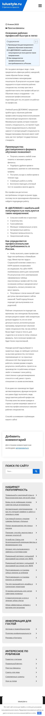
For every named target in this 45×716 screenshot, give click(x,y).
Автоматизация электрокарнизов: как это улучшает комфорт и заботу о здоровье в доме (20, 512)
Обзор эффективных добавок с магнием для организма (18, 606)
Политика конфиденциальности (18, 633)
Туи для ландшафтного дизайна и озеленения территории (19, 585)
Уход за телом (11, 681)
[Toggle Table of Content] (34, 42)
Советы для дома (12, 672)
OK (39, 713)
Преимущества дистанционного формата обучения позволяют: (20, 46)
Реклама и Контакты (13, 637)
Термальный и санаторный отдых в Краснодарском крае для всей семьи (20, 496)
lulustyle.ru (12, 4)
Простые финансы (16, 28)
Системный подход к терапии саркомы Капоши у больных (17, 520)
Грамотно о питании (13, 659)
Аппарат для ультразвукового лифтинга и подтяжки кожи (17, 550)
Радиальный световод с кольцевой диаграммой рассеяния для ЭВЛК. (19, 557)
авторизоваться (22, 448)
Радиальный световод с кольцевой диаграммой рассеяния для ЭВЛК (19, 564)
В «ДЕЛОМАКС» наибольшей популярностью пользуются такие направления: (22, 53)
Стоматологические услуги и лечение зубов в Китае (17, 599)
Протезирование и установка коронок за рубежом (17, 578)
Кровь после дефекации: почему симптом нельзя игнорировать (18, 503)
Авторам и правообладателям (17, 629)
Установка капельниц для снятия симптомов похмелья (18, 592)
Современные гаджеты (14, 676)
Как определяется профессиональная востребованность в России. (20, 61)
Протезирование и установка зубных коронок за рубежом (17, 571)
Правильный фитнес (13, 663)
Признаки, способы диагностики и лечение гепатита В (19, 534)
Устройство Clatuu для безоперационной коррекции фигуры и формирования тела (21, 542)
